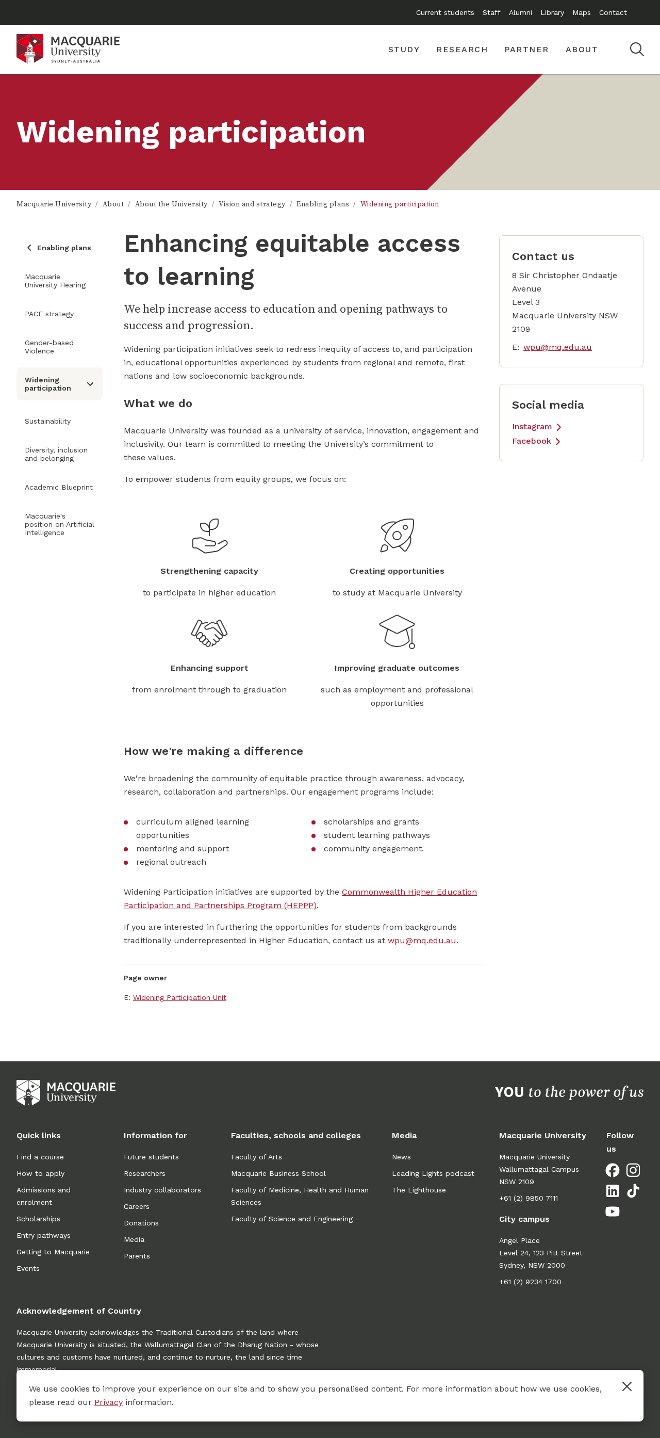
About (113, 204)
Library (552, 12)
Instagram (532, 426)
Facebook (531, 441)
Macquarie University (53, 204)
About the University (171, 204)
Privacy (108, 1402)
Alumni (520, 12)
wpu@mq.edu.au (422, 940)
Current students (445, 12)
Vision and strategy (252, 204)
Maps (581, 12)
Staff (492, 12)
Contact (613, 12)
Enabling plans (322, 204)
